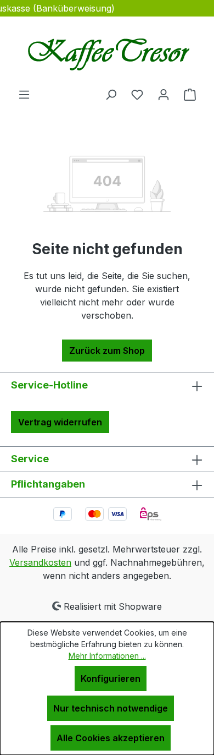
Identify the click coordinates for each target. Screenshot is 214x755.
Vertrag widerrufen (60, 422)
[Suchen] (111, 94)
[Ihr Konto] (163, 94)
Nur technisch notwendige (110, 708)
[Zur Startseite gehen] (107, 52)
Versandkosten (40, 562)
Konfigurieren (110, 678)
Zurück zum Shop (107, 350)
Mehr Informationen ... (107, 655)
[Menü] (24, 94)
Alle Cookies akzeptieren (111, 737)
